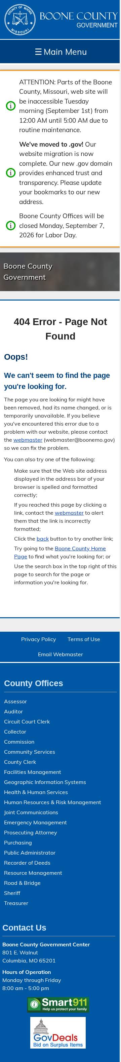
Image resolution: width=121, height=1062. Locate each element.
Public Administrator (29, 852)
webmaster (27, 439)
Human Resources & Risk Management (52, 802)
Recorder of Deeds (27, 862)
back (43, 538)
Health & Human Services (36, 792)
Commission (19, 741)
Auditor (13, 711)
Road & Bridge (22, 882)
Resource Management (33, 872)
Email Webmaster (60, 654)
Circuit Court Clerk (27, 721)
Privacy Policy (38, 639)
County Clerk (20, 761)
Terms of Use (84, 639)
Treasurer (16, 903)
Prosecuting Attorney (30, 832)
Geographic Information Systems (45, 782)
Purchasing (18, 842)
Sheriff (12, 893)
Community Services (29, 751)
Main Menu (61, 51)
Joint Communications (31, 812)
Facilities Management (32, 772)
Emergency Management (35, 822)
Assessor (15, 701)
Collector (15, 731)
